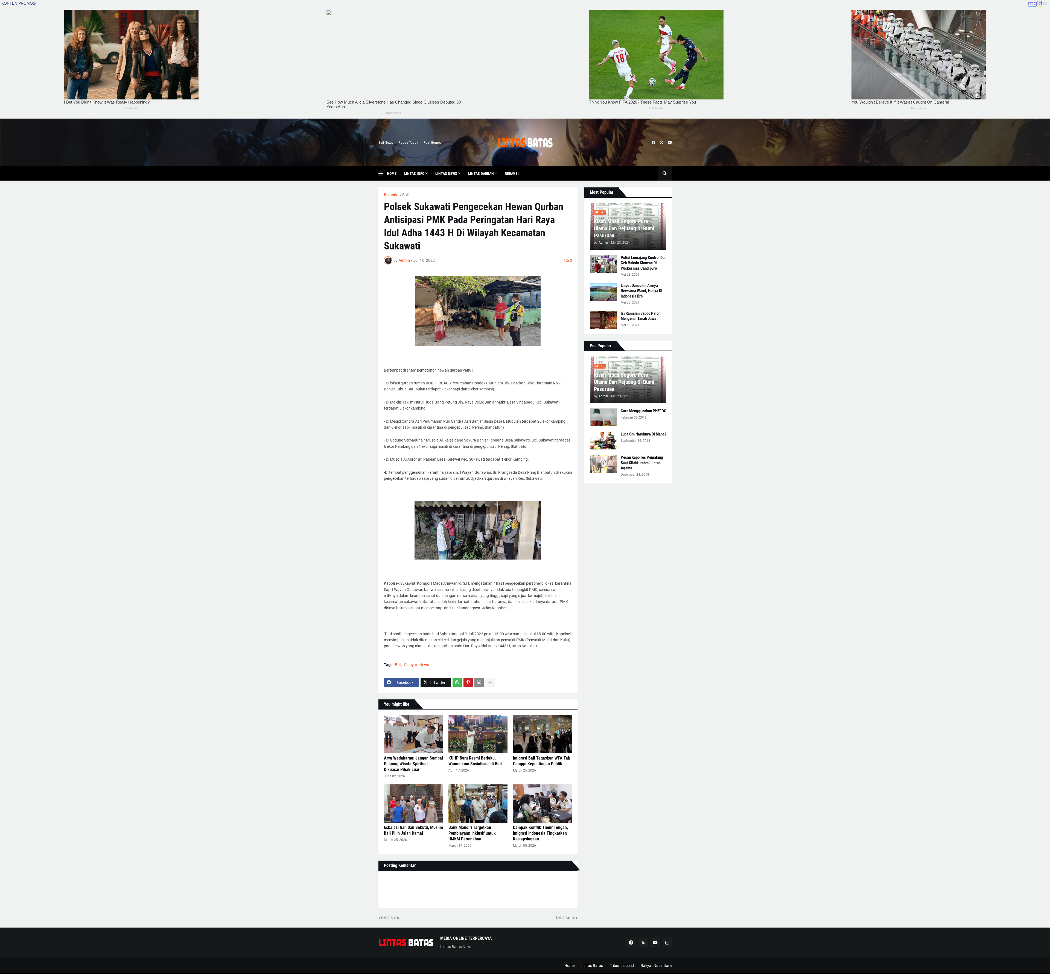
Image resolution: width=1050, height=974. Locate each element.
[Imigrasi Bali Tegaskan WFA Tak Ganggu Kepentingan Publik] (542, 734)
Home (569, 965)
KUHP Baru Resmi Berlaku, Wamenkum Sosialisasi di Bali (475, 760)
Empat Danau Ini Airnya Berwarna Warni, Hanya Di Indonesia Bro (641, 291)
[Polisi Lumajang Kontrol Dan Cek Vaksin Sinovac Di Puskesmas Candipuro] (603, 264)
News (424, 665)
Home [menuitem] (391, 173)
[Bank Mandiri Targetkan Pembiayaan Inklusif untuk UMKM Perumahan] (478, 803)
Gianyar (410, 665)
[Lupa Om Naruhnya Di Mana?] (603, 440)
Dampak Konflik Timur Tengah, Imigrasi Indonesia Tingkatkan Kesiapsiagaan (540, 833)
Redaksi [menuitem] (512, 173)
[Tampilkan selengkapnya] (490, 682)
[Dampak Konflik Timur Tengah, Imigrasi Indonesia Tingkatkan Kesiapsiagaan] (542, 803)
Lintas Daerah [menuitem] (481, 173)
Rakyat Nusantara (656, 965)
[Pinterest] (468, 682)
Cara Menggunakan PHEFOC (643, 410)
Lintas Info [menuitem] (414, 173)
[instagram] (667, 942)
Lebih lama (565, 917)
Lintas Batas (592, 965)
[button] (382, 173)
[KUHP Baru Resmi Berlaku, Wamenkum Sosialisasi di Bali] (478, 734)
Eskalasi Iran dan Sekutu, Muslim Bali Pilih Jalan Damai (413, 830)
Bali (405, 195)
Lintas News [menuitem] (446, 173)
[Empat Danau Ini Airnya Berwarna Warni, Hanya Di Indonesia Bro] (603, 292)
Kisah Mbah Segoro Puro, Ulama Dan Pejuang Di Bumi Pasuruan (624, 228)
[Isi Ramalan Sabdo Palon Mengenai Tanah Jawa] (603, 320)
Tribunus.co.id (622, 965)
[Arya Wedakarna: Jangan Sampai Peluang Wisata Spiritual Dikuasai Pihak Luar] (413, 734)
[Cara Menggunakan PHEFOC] (603, 417)
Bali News (385, 143)
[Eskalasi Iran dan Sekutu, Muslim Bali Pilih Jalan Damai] (413, 803)
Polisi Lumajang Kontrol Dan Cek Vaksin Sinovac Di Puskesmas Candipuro (643, 263)
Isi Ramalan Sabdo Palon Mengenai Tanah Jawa (640, 316)
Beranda (391, 195)
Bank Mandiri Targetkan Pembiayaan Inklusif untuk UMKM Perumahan (472, 833)
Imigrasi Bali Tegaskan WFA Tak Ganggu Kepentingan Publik (541, 760)
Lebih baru (390, 917)
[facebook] (653, 142)
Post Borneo (433, 143)
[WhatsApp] (457, 682)
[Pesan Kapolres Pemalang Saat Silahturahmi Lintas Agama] (603, 464)
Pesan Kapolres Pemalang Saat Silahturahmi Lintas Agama (642, 462)
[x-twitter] (661, 142)
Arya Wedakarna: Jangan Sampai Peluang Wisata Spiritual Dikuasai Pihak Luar (413, 763)
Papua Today (408, 143)
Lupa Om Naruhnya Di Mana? (643, 434)
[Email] (479, 682)
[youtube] (670, 142)
